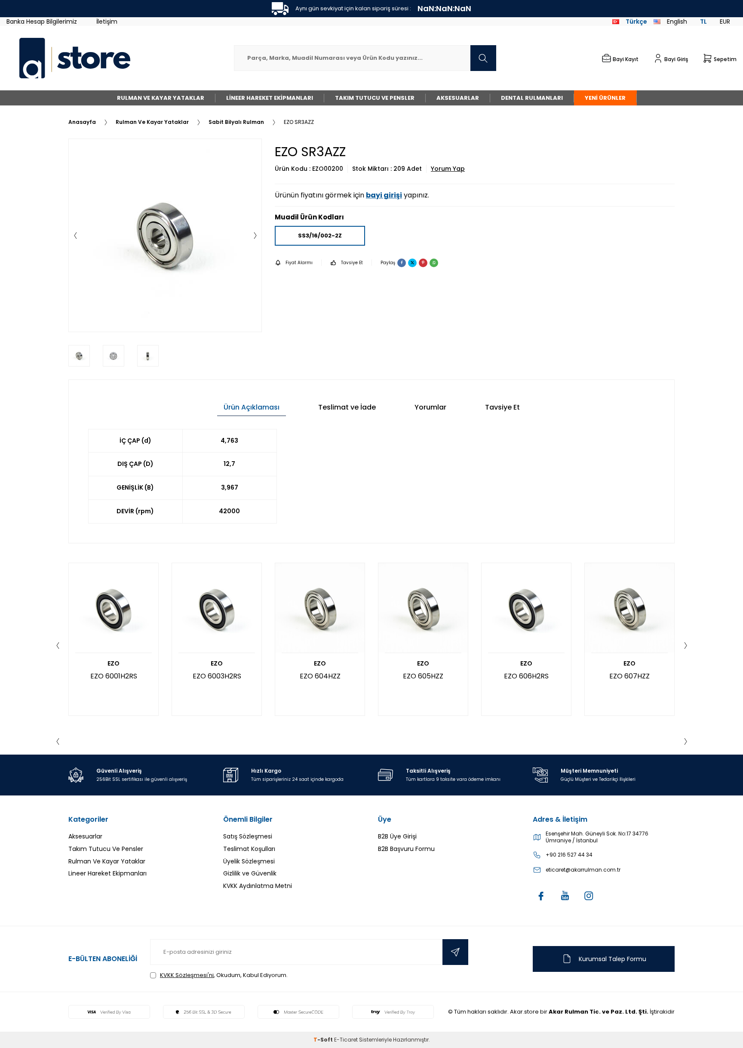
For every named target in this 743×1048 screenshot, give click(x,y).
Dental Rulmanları (532, 98)
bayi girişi (384, 195)
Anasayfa (82, 122)
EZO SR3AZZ (299, 122)
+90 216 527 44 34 (569, 854)
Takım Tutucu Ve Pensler (374, 98)
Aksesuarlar (457, 98)
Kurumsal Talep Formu (612, 959)
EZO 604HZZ (320, 676)
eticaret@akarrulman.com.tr (583, 869)
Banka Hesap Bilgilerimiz (41, 21)
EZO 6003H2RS (217, 676)
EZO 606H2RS (526, 676)
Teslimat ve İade (347, 407)
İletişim (106, 21)
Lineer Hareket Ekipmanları (269, 98)
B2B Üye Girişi (397, 836)
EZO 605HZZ (423, 676)
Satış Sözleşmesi (247, 836)
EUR (725, 21)
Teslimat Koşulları (249, 849)
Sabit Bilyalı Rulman (236, 122)
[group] (165, 235)
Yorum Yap (448, 169)
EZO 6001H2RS (113, 676)
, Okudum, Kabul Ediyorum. (224, 975)
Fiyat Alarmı (299, 262)
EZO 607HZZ (629, 676)
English (677, 21)
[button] (75, 235)
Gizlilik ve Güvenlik (249, 873)
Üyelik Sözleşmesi (249, 861)
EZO (113, 664)
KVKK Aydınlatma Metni (257, 886)
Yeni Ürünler (605, 98)
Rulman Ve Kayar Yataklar (160, 98)
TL (703, 21)
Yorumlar (430, 407)
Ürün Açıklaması (251, 407)
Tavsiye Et (352, 262)
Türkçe (636, 21)
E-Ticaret (346, 1039)
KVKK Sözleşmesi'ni (187, 975)
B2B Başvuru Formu (406, 849)
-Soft (323, 1039)
